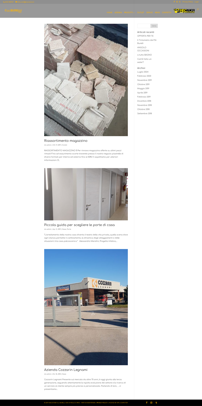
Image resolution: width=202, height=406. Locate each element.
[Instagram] (177, 2)
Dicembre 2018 (144, 101)
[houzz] (180, 2)
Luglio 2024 (142, 72)
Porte (69, 229)
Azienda (118, 13)
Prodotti (128, 13)
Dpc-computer (122, 402)
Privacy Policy (188, 2)
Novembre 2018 (144, 105)
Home (109, 13)
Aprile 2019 (142, 93)
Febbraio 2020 (144, 76)
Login (197, 2)
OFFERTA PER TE (145, 36)
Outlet (140, 13)
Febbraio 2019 (144, 97)
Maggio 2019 (143, 88)
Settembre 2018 (144, 113)
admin (49, 145)
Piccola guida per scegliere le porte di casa (79, 225)
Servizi (149, 13)
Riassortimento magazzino (65, 141)
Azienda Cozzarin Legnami (66, 370)
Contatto (166, 13)
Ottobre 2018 (143, 109)
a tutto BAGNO (144, 55)
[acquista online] (184, 13)
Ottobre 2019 (143, 84)
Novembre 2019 (144, 80)
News (157, 13)
